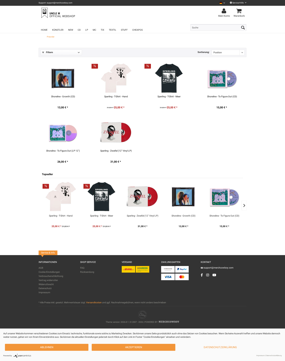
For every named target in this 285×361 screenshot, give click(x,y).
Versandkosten (94, 302)
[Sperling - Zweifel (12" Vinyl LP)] (116, 132)
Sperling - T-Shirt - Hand (116, 96)
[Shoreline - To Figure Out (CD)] (222, 78)
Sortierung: (203, 52)
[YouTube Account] (214, 275)
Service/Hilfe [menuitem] (238, 2)
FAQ (82, 268)
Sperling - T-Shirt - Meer (169, 96)
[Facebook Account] (202, 275)
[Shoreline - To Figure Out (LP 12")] (63, 132)
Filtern (49, 52)
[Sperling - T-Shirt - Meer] (169, 78)
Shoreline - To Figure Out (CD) (222, 96)
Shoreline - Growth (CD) (63, 96)
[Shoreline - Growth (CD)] (63, 78)
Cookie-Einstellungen (49, 272)
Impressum (44, 292)
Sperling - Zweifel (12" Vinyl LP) (116, 151)
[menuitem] (221, 3)
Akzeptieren (133, 347)
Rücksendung (87, 272)
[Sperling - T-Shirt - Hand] (116, 78)
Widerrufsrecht (46, 284)
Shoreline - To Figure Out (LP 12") (63, 151)
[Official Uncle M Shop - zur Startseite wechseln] (57, 13)
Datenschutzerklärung (220, 347)
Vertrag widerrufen (48, 280)
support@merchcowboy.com (218, 267)
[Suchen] (242, 27)
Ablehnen (46, 347)
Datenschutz (45, 288)
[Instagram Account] (207, 275)
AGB (41, 268)
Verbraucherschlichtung (51, 276)
